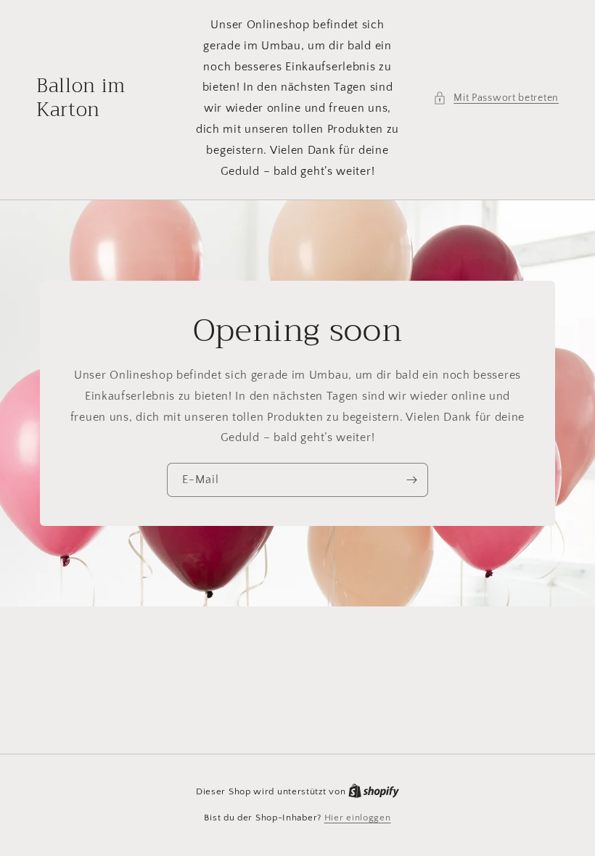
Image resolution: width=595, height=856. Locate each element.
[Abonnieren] (411, 480)
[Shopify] (373, 791)
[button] (496, 98)
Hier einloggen (357, 817)
